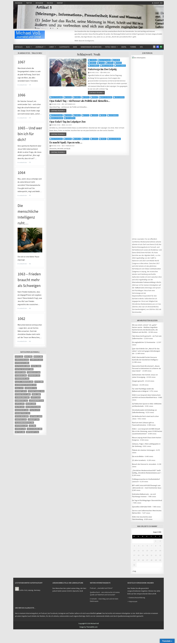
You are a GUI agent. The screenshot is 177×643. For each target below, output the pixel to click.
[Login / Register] (161, 46)
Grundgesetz (89, 41)
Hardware (30, 388)
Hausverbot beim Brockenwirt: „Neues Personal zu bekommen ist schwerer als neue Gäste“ (146, 368)
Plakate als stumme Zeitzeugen (143, 450)
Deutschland (105, 60)
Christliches (21, 360)
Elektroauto (64, 47)
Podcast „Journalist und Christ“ (101, 588)
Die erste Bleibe (138, 456)
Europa (116, 60)
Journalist (39, 47)
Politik (34, 410)
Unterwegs (94, 65)
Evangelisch (33, 372)
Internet (20, 391)
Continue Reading (95, 93)
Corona (93, 60)
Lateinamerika (36, 401)
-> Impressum (132, 601)
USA (32, 426)
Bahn (75, 47)
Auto (19, 357)
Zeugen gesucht (138, 381)
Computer (36, 360)
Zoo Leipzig (121, 65)
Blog (28, 47)
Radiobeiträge (22, 413)
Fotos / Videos (110, 47)
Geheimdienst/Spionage (25, 385)
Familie (93, 63)
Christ (51, 47)
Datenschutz (22, 363)
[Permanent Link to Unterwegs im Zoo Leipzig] (67, 72)
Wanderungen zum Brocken (91, 47)
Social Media (21, 416)
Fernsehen (34, 375)
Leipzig (110, 63)
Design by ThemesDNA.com (89, 627)
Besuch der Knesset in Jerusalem (144, 464)
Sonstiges (20, 419)
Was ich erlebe (107, 65)
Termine (133, 47)
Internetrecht (22, 394)
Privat (119, 63)
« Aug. (134, 571)
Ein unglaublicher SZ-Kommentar (143, 342)
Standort (33, 419)
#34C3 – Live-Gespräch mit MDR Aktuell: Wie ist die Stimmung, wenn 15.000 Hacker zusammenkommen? (147, 431)
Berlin (38, 357)
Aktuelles (18, 47)
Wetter (19, 432)
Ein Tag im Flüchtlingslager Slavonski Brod (147, 500)
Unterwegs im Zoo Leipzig (102, 69)
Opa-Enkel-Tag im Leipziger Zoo (67, 121)
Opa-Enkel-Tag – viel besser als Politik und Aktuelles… (79, 100)
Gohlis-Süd (23, 590)
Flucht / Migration (24, 382)
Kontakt (60, 3)
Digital (123, 47)
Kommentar (21, 401)
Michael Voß (94, 72)
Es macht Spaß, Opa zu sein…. (65, 142)
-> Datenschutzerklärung (136, 597)
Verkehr (20, 429)
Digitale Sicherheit (24, 369)
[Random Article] (157, 46)
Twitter (29, 3)
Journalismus (22, 397)
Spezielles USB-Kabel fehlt (141, 507)
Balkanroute (139, 288)
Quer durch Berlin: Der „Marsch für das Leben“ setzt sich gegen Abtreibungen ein (146, 350)
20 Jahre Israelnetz (139, 460)
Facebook (18, 3)
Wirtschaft (32, 432)
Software (36, 416)
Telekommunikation (24, 423)
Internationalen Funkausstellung (143, 282)
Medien (30, 404)
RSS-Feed (50, 3)
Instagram (39, 3)
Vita (141, 47)
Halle (19, 388)
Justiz (35, 397)
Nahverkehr (21, 410)
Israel (36, 394)
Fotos (101, 63)
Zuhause (135, 385)
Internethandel (36, 391)
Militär (19, 407)
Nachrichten (33, 407)
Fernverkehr (22, 379)
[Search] (154, 46)
